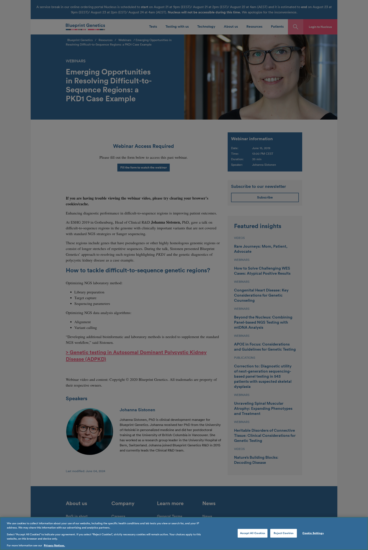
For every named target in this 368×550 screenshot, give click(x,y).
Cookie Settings (313, 533)
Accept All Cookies (252, 533)
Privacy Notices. (54, 545)
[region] (184, 533)
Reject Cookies (283, 533)
